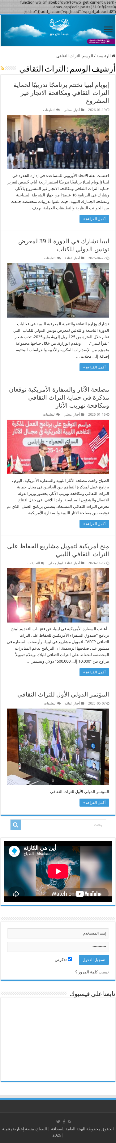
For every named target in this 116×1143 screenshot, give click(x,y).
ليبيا (60, 563)
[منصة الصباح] (58, 30)
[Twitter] (58, 1121)
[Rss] (69, 1121)
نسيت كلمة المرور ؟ (92, 972)
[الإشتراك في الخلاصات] (2, 68)
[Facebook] (64, 1121)
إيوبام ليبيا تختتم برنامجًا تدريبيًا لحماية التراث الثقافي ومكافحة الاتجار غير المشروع (61, 93)
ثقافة (68, 258)
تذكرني (61, 959)
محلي (68, 110)
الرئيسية (104, 56)
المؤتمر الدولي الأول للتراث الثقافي (63, 694)
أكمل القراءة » (94, 219)
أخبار (77, 110)
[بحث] (16, 825)
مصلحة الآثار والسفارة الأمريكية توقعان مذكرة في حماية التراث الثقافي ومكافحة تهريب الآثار (59, 397)
